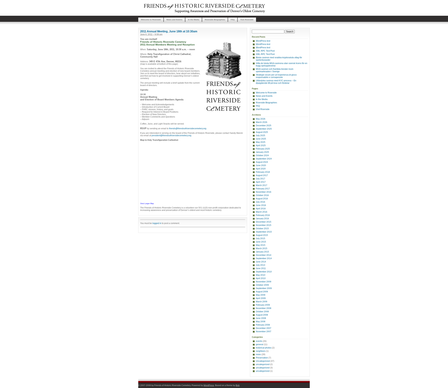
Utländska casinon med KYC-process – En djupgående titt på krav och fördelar (276, 81)
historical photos (263, 348)
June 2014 (261, 262)
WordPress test (263, 41)
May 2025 (260, 142)
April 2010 (261, 278)
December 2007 (263, 328)
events (259, 341)
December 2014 (263, 255)
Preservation (262, 358)
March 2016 (261, 212)
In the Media (193, 20)
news (258, 354)
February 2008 (263, 325)
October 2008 (262, 311)
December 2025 (263, 125)
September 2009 (264, 288)
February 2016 (263, 215)
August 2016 (262, 198)
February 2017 (263, 188)
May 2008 (260, 321)
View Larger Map (147, 203)
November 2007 (263, 331)
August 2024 (262, 162)
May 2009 (260, 295)
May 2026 (260, 119)
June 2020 (261, 165)
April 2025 (261, 145)
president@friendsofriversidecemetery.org (171, 135)
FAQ (233, 20)
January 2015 (262, 252)
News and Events (174, 20)
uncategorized (263, 364)
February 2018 (263, 172)
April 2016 (261, 208)
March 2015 (261, 248)
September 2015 (264, 232)
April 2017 (261, 182)
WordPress (209, 385)
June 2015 (261, 242)
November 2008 (263, 308)
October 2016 (262, 195)
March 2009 (261, 301)
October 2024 (262, 155)
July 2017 (260, 178)
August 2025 (262, 132)
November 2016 (263, 192)
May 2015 (260, 245)
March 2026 (261, 122)
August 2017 (262, 175)
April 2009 (261, 298)
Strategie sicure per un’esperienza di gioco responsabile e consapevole (276, 76)
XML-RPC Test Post (265, 51)
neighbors (260, 351)
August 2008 (262, 315)
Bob (238, 385)
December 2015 (263, 222)
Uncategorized (263, 361)
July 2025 (260, 135)
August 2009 (262, 291)
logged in (156, 223)
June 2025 (261, 139)
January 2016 (262, 218)
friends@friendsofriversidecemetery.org (187, 128)
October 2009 (262, 285)
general (259, 344)
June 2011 (261, 268)
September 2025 (264, 129)
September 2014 (264, 258)
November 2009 (263, 281)
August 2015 (262, 235)
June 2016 (261, 205)
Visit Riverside (246, 20)
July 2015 (260, 238)
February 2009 (263, 305)
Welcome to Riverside (151, 20)
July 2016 (260, 202)
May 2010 (260, 275)
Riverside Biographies (215, 20)
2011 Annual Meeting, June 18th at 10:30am (168, 31)
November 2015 (263, 225)
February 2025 (263, 149)
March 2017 (261, 185)
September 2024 (264, 159)
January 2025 (262, 152)
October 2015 (262, 228)
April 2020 (261, 169)
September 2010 (264, 271)
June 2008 (261, 318)
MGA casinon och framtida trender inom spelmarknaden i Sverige (274, 70)
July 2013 (260, 265)
